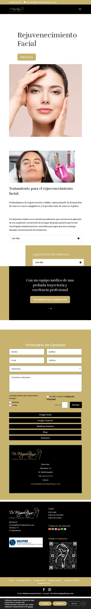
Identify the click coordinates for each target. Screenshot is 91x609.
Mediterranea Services (32, 593)
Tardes (14, 405)
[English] (52, 529)
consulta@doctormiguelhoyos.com (45, 484)
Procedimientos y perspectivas (50, 299)
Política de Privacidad (55, 515)
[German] (58, 529)
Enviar (76, 404)
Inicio (11, 580)
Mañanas (15, 402)
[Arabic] (62, 529)
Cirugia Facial (45, 414)
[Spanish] (49, 529)
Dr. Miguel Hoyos (24, 580)
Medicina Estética (45, 426)
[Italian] (65, 529)
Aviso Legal (52, 512)
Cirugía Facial (39, 580)
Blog (45, 432)
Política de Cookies (55, 518)
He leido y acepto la (60, 397)
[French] (55, 529)
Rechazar (59, 603)
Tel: (40, 476)
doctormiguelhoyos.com (63, 593)
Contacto (45, 437)
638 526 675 (47, 476)
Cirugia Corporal (45, 420)
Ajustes (74, 603)
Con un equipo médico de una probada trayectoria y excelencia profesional (50, 285)
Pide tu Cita (26, 57)
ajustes (30, 607)
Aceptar (45, 603)
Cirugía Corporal (54, 580)
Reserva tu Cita (44, 583)
